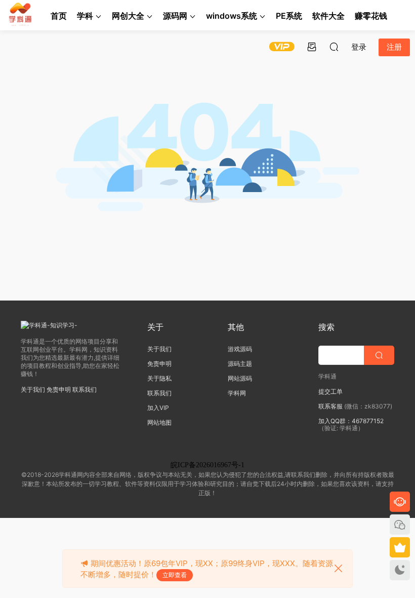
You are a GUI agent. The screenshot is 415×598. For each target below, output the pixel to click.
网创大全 (128, 16)
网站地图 (159, 422)
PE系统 (289, 16)
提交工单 (330, 391)
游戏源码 (240, 349)
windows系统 (231, 16)
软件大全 (328, 16)
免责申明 (59, 389)
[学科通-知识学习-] (20, 15)
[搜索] (334, 46)
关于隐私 (159, 378)
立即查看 (174, 575)
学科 (85, 16)
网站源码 (240, 378)
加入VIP (158, 408)
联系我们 (84, 389)
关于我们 (33, 389)
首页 (59, 16)
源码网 (175, 16)
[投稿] (312, 46)
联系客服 (330, 406)
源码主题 (240, 363)
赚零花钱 (371, 16)
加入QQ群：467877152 (351, 421)
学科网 (237, 393)
